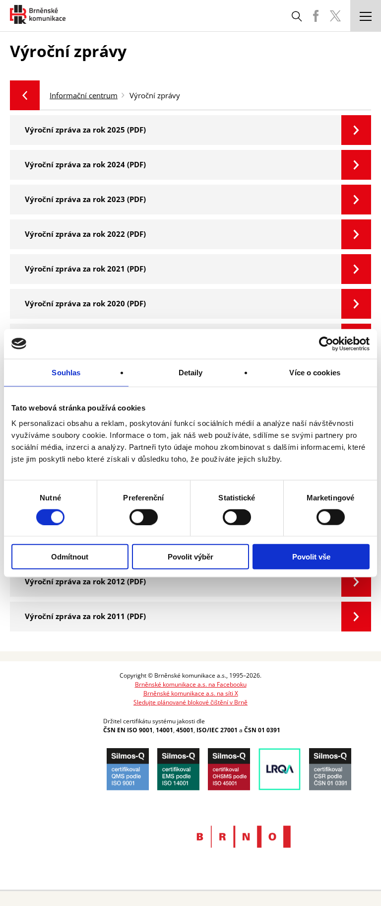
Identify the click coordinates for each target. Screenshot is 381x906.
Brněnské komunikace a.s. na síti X (190, 693)
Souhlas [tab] (66, 372)
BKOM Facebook (315, 16)
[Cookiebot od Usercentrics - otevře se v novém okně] (326, 343)
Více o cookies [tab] (314, 372)
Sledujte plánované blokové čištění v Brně (190, 702)
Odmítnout (69, 557)
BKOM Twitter (335, 16)
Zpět (25, 95)
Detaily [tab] (191, 372)
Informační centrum (84, 95)
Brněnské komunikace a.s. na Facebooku (191, 684)
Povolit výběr (190, 557)
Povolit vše (311, 557)
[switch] (143, 517)
